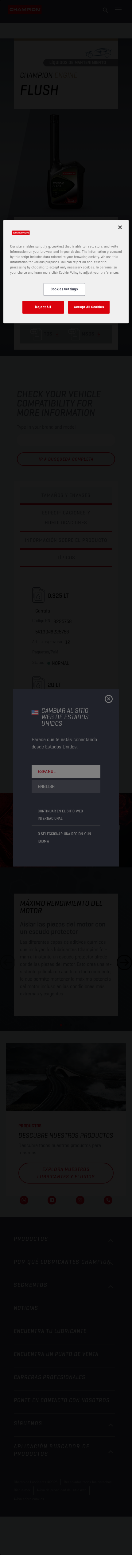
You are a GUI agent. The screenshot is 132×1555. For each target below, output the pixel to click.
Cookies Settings (64, 289)
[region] (66, 271)
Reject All (43, 307)
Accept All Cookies (89, 307)
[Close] (120, 227)
